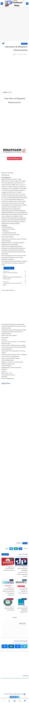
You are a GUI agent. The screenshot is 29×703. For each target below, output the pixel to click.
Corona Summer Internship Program (8, 569)
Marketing (24, 43)
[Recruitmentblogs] (14, 3)
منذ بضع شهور (10, 566)
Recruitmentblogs (8, 694)
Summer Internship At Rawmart (10, 272)
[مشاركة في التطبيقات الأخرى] (7, 548)
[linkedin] (11, 646)
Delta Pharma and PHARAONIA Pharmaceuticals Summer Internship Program (22, 572)
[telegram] (24, 646)
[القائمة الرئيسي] (27, 3)
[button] (20, 548)
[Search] (19, 701)
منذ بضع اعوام (6, 271)
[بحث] (2, 3)
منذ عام (5, 275)
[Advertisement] (14, 25)
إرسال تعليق (22, 623)
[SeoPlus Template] (24, 694)
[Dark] (9, 701)
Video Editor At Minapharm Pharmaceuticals (22, 591)
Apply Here (6, 384)
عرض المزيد (5, 554)
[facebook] (18, 646)
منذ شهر (24, 566)
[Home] (24, 701)
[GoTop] (4, 701)
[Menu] (14, 701)
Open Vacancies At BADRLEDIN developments (22, 610)
